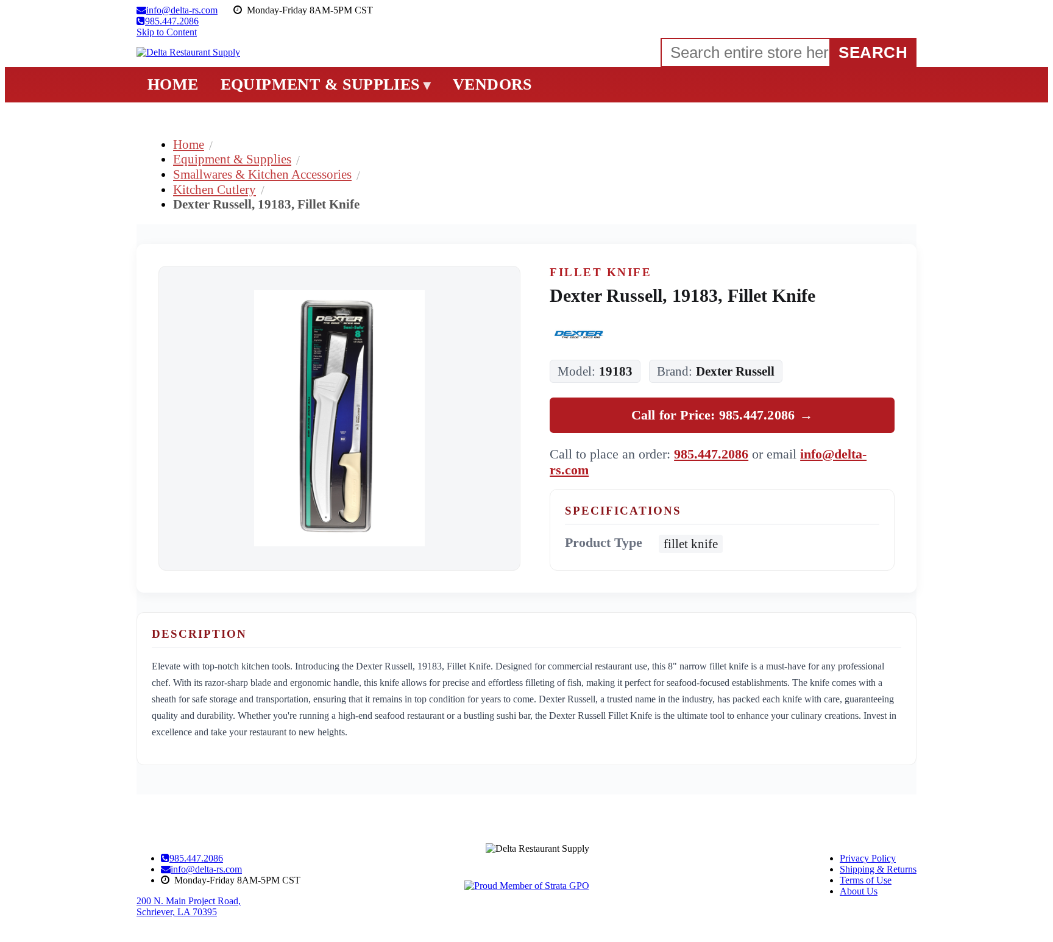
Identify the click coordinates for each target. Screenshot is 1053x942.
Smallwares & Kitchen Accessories (262, 174)
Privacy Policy (868, 858)
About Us (859, 891)
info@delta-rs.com (206, 869)
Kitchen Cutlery (214, 189)
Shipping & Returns (878, 869)
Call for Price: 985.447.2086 (722, 415)
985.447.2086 (711, 454)
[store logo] (188, 52)
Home (188, 144)
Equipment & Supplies (232, 159)
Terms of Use (866, 880)
